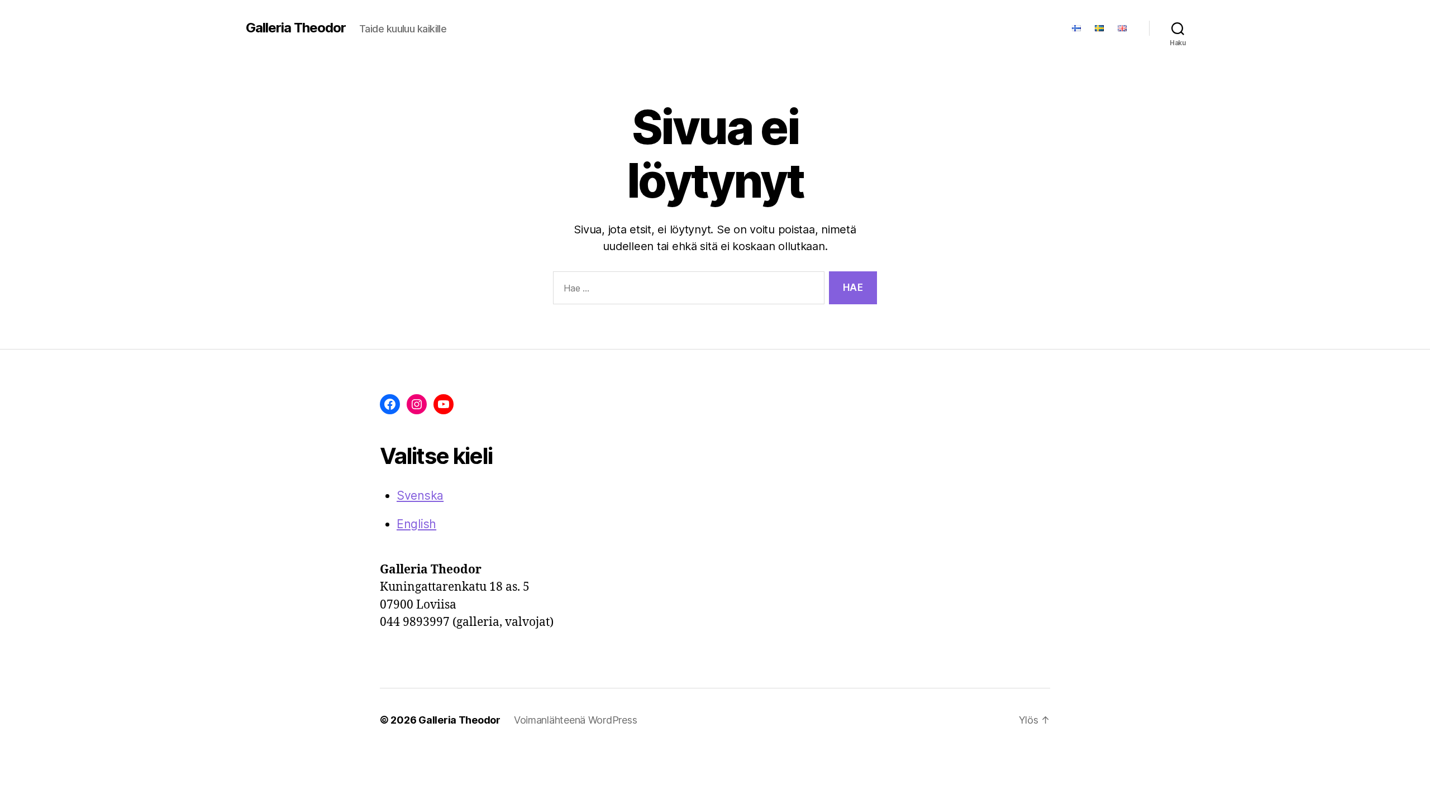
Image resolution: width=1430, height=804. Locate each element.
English (416, 524)
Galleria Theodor (296, 28)
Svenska (420, 495)
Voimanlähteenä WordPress (575, 720)
